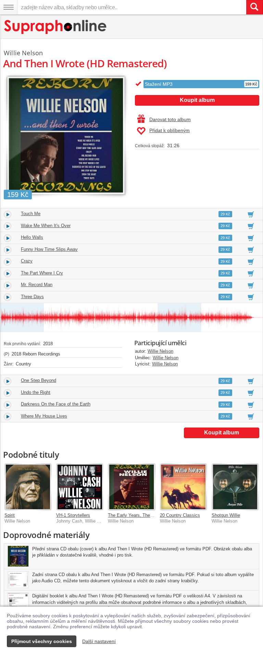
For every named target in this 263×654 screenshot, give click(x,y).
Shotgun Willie (226, 515)
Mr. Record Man (36, 284)
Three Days (32, 296)
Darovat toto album (170, 119)
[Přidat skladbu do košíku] (251, 214)
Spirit (9, 515)
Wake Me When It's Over (46, 225)
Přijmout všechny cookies (41, 641)
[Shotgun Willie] (235, 487)
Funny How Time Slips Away (49, 249)
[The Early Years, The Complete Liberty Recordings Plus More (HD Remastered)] (131, 487)
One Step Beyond (38, 380)
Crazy (27, 261)
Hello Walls (32, 237)
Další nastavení (99, 641)
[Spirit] (28, 487)
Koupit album (197, 100)
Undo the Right (35, 392)
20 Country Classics (180, 515)
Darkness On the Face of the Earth (55, 404)
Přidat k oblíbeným (169, 130)
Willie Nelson (160, 351)
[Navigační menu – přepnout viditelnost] (8, 7)
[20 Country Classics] (183, 487)
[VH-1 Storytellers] (79, 487)
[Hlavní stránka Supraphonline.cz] (56, 27)
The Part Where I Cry (42, 273)
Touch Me (30, 213)
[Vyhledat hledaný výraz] (254, 7)
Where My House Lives (44, 416)
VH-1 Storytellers (73, 515)
